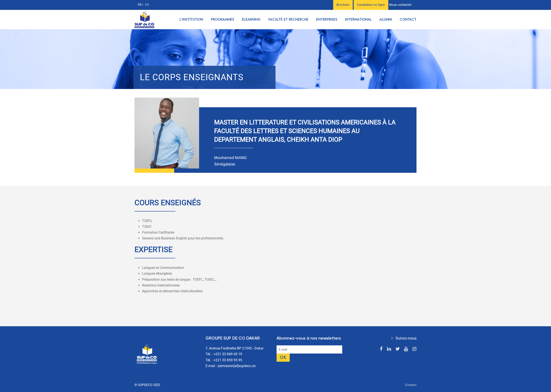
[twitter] (397, 349)
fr (140, 4)
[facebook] (381, 349)
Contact (408, 19)
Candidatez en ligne (371, 5)
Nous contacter (400, 5)
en (147, 4)
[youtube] (406, 349)
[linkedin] (389, 349)
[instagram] (414, 349)
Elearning (251, 19)
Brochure (342, 5)
